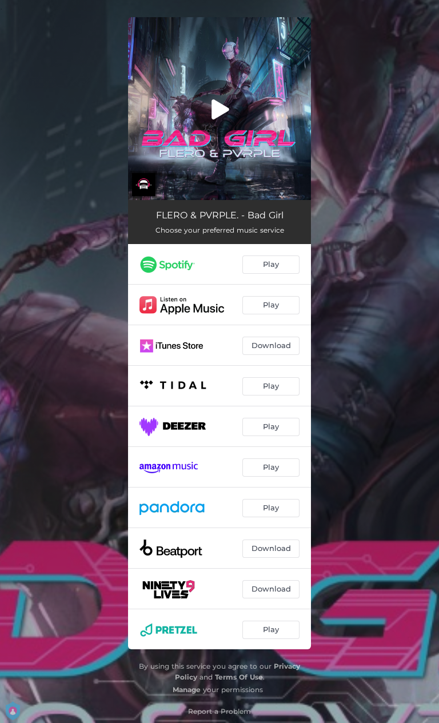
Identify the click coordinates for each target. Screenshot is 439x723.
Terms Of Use (239, 677)
